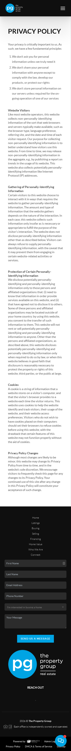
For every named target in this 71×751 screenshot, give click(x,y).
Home (35, 517)
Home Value (35, 544)
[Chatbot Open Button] (61, 741)
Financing (35, 539)
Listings (35, 523)
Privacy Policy (13, 746)
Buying (35, 528)
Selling (35, 533)
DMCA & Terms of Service (38, 746)
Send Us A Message (35, 638)
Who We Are (35, 549)
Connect (35, 554)
